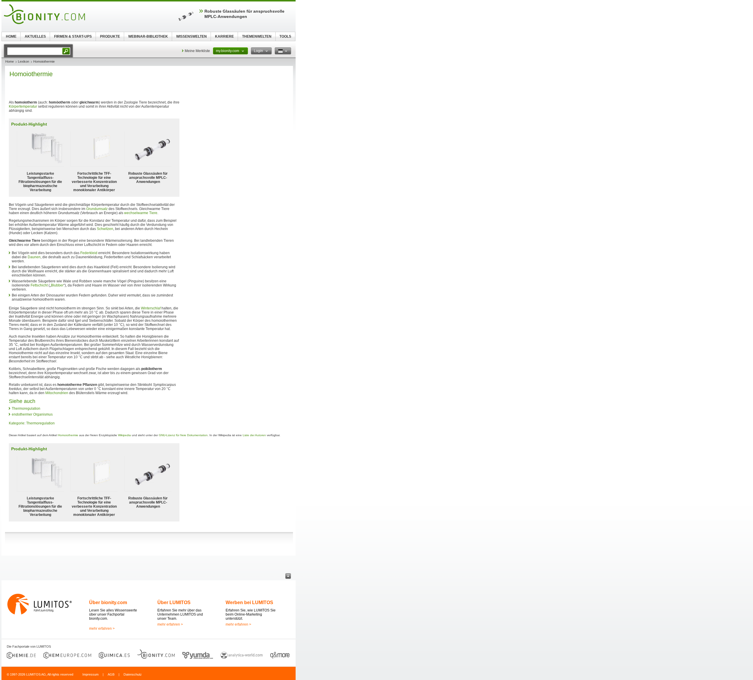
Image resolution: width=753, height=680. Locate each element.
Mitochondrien (56, 393)
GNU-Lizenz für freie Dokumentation (183, 435)
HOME (11, 36)
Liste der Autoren (254, 435)
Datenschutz (133, 674)
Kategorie (16, 423)
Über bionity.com (108, 602)
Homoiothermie (68, 435)
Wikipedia (124, 435)
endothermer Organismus (32, 414)
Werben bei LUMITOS (249, 602)
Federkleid (88, 253)
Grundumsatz (97, 209)
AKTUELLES (35, 36)
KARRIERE (224, 36)
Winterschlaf (151, 308)
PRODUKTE (110, 36)
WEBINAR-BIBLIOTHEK (148, 36)
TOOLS (285, 36)
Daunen (34, 257)
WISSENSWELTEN (191, 36)
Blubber (57, 285)
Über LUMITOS (174, 602)
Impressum (90, 674)
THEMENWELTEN (256, 36)
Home (9, 61)
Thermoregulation (26, 408)
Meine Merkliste (197, 51)
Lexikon (23, 61)
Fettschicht (39, 285)
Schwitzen (105, 229)
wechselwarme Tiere (140, 213)
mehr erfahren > (102, 628)
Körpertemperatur (23, 106)
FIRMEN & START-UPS (73, 36)
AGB (111, 674)
